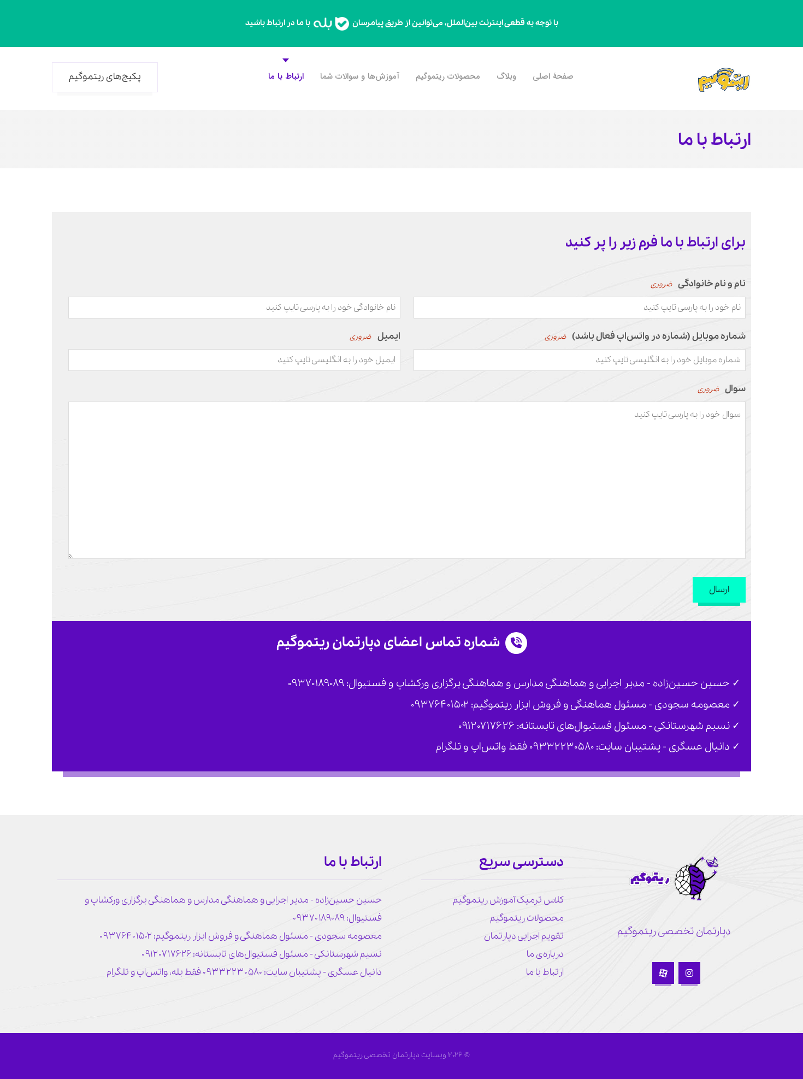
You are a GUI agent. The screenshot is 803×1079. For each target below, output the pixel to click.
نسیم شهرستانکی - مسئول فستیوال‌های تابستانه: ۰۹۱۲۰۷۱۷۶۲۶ (261, 954)
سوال (722, 388)
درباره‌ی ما (545, 954)
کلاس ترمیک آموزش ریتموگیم (508, 900)
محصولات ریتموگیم (527, 918)
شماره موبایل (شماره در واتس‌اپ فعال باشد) (645, 336)
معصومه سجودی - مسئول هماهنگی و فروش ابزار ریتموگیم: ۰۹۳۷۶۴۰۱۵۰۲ (240, 936)
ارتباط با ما (545, 972)
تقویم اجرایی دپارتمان (524, 936)
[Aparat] (663, 973)
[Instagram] (689, 973)
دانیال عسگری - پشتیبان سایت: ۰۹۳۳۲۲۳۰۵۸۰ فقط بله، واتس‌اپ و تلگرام (244, 972)
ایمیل (375, 336)
